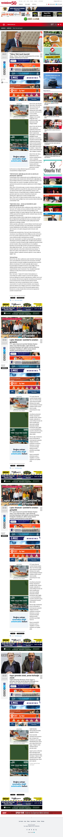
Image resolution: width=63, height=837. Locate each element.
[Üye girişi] (34, 829)
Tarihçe (38, 821)
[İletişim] (58, 24)
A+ (41, 54)
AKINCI (21, 300)
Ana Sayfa (20, 1)
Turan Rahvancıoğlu (18, 468)
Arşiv (25, 821)
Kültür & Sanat (49, 186)
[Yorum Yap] (4, 74)
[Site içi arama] (61, 24)
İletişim (42, 821)
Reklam (31, 1)
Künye (28, 821)
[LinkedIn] (4, 67)
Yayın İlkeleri (33, 821)
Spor (46, 204)
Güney (46, 213)
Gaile (25, 1)
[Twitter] (4, 65)
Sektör (47, 195)
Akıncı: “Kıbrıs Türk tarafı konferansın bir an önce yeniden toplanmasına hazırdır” (24, 57)
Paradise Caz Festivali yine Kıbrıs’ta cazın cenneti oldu (19, 24)
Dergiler (47, 177)
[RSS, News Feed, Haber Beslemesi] (31, 829)
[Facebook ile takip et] (27, 829)
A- (41, 56)
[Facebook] (4, 62)
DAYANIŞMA (41, 1)
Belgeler (35, 1)
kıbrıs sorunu (17, 300)
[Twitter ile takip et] (29, 829)
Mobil (28, 1)
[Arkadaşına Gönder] (4, 69)
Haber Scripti (30, 832)
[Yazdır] (4, 72)
